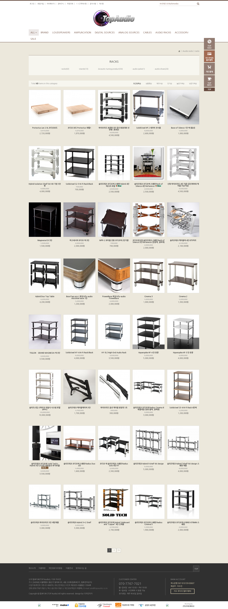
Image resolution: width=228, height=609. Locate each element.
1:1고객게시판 (81, 4)
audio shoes (160, 69)
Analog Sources (128, 32)
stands (82, 69)
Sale (33, 39)
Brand (45, 32)
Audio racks (163, 32)
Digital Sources (105, 32)
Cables (147, 32)
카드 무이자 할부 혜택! (182, 591)
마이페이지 (51, 4)
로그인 (32, 4)
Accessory (181, 32)
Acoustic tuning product (108, 69)
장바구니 (61, 4)
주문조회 (70, 4)
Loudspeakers (61, 32)
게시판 (101, 4)
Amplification (82, 32)
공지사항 (93, 4)
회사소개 (32, 568)
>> (119, 550)
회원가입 (41, 4)
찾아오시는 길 (81, 568)
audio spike (138, 69)
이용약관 (42, 568)
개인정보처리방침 (55, 568)
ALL (34, 32)
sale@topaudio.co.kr (99, 588)
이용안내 (69, 568)
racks (197, 51)
